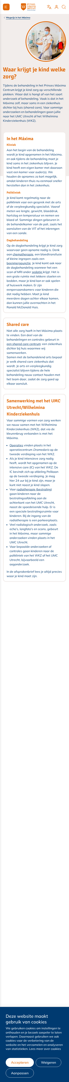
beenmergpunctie (19, 263)
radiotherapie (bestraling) (34, 489)
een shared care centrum (24, 344)
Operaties (16, 445)
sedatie (37, 272)
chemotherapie (23, 254)
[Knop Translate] (49, 7)
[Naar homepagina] (28, 7)
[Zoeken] (64, 7)
